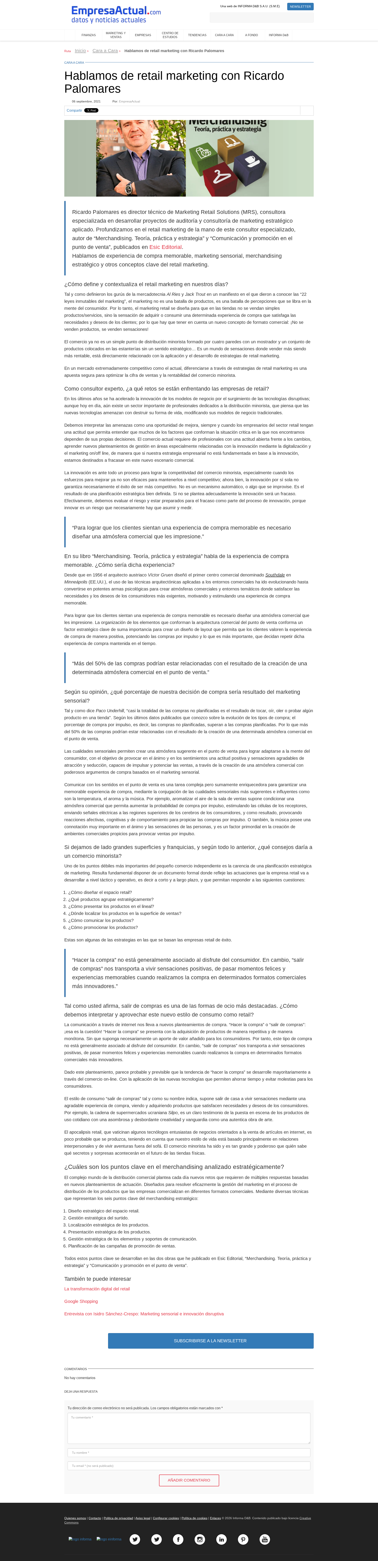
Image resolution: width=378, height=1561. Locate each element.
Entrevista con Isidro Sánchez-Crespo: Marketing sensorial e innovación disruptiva (144, 1313)
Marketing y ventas (116, 35)
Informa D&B (279, 35)
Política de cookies (194, 1518)
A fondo (251, 35)
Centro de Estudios (170, 35)
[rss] (283, 6)
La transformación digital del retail (97, 1288)
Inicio (70, 35)
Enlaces (215, 1518)
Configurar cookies (166, 1518)
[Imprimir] (306, 110)
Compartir (74, 110)
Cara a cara (224, 35)
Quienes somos (75, 1518)
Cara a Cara (105, 50)
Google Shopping (81, 1301)
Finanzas (89, 35)
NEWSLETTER (300, 6)
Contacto (95, 1518)
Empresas (143, 35)
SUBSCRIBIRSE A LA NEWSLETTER (210, 1340)
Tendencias (197, 35)
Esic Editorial (165, 247)
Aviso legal (142, 1518)
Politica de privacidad (118, 1518)
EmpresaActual (129, 101)
